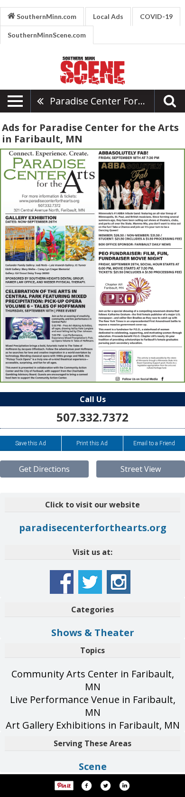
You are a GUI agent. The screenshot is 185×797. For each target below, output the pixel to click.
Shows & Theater (92, 632)
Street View (140, 469)
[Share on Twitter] (105, 785)
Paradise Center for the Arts (102, 100)
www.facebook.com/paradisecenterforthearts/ (62, 582)
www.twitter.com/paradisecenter (90, 582)
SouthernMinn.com (45, 16)
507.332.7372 (92, 417)
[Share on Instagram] (124, 785)
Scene (93, 766)
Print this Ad (92, 443)
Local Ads (108, 16)
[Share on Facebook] (86, 785)
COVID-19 (156, 16)
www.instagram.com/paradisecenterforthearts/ (118, 582)
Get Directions (44, 469)
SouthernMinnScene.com (47, 35)
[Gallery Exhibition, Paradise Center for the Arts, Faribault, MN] (92, 266)
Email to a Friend (154, 443)
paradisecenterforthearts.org (92, 528)
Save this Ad (30, 443)
